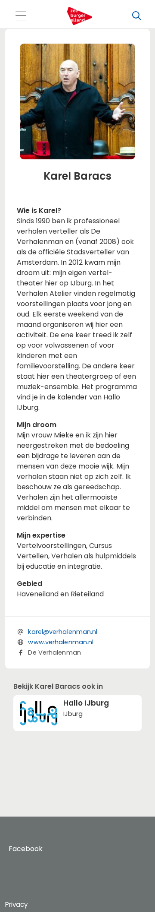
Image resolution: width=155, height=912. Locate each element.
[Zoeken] (136, 16)
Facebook (26, 849)
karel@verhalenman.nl (62, 631)
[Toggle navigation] (20, 16)
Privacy (16, 904)
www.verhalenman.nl (60, 642)
